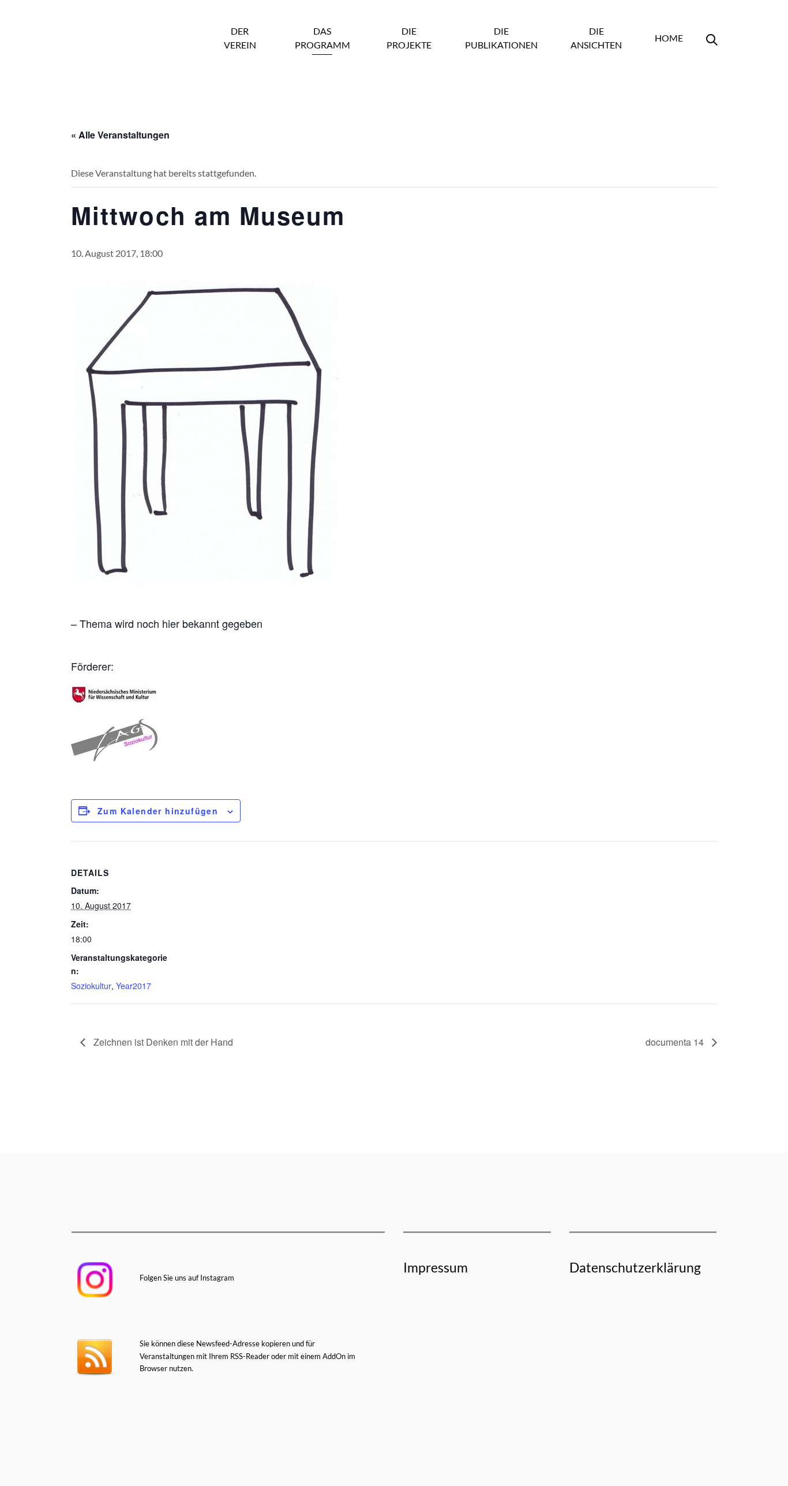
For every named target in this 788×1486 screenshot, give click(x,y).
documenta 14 (676, 1042)
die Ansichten (596, 37)
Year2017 (133, 985)
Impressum (435, 1267)
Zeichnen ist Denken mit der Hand (162, 1042)
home (669, 37)
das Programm (322, 37)
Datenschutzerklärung (635, 1267)
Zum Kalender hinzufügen (157, 811)
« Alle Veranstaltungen (120, 134)
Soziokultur (91, 985)
